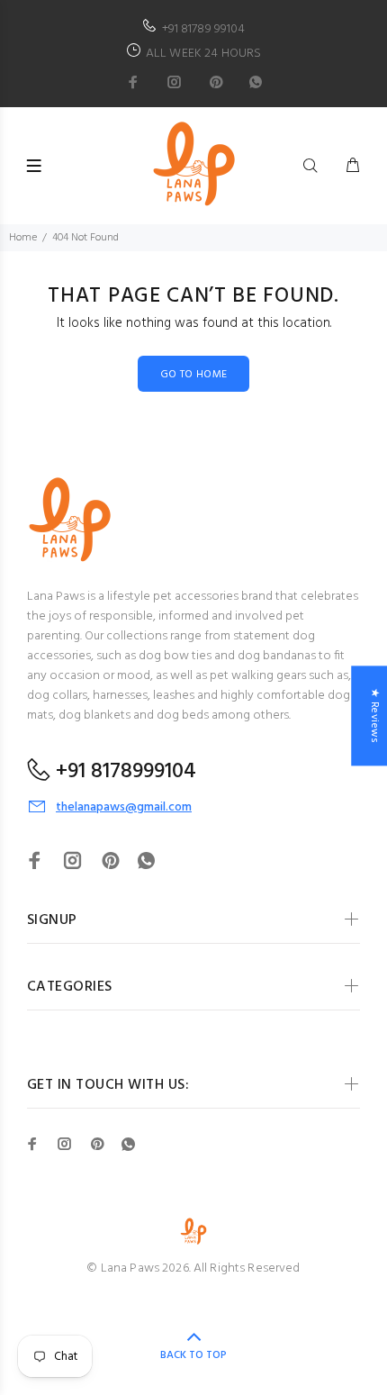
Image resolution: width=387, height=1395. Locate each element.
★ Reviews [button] (374, 715)
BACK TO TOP (193, 1355)
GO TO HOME (194, 375)
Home (23, 238)
